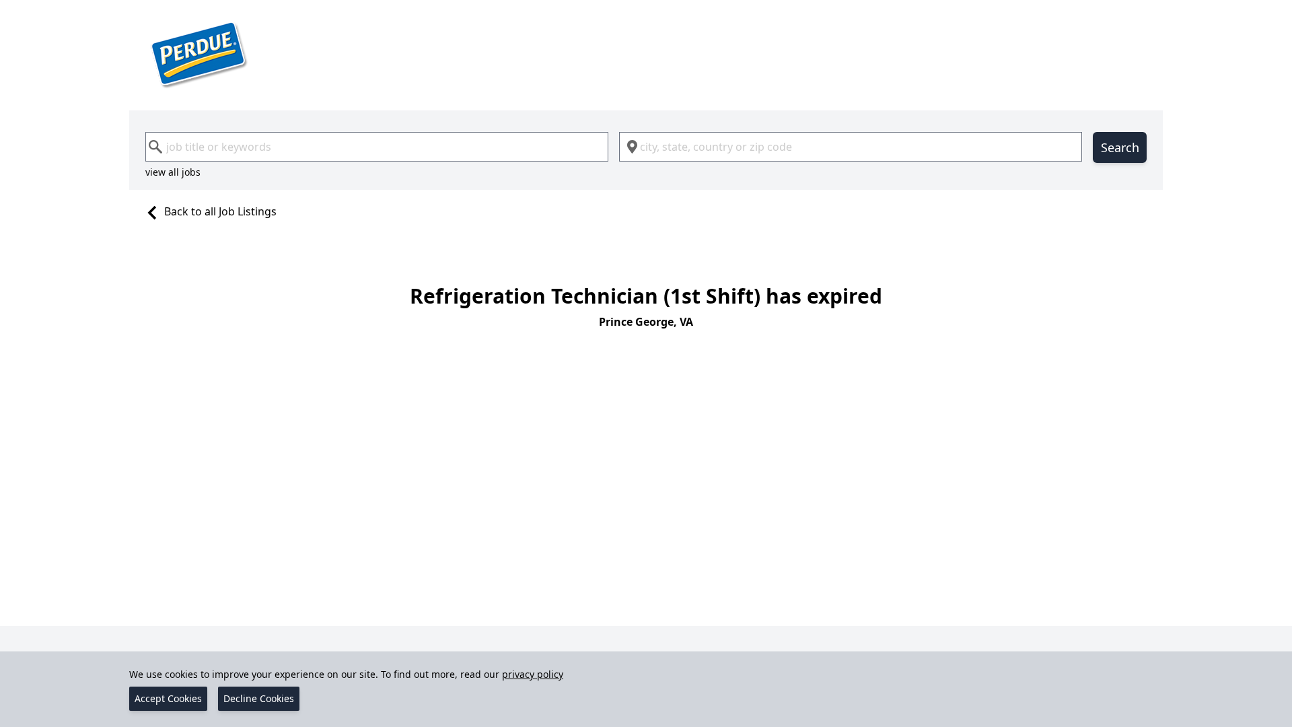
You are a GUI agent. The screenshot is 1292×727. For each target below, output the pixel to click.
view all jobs (173, 172)
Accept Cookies (168, 698)
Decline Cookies (258, 698)
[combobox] (376, 147)
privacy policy (532, 674)
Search (1120, 147)
